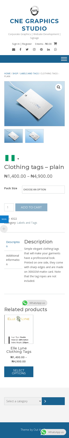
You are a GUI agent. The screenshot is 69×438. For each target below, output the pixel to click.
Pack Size (10, 188)
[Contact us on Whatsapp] (55, 49)
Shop (15, 73)
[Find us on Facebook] (20, 49)
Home (7, 73)
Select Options (19, 372)
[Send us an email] (13, 49)
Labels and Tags (29, 73)
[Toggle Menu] (64, 59)
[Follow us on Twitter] (27, 49)
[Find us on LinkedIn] (48, 49)
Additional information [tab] (13, 260)
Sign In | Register (22, 44)
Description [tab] (13, 244)
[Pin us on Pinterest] (41, 49)
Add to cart (31, 207)
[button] (58, 87)
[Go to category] (53, 401)
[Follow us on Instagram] (34, 49)
